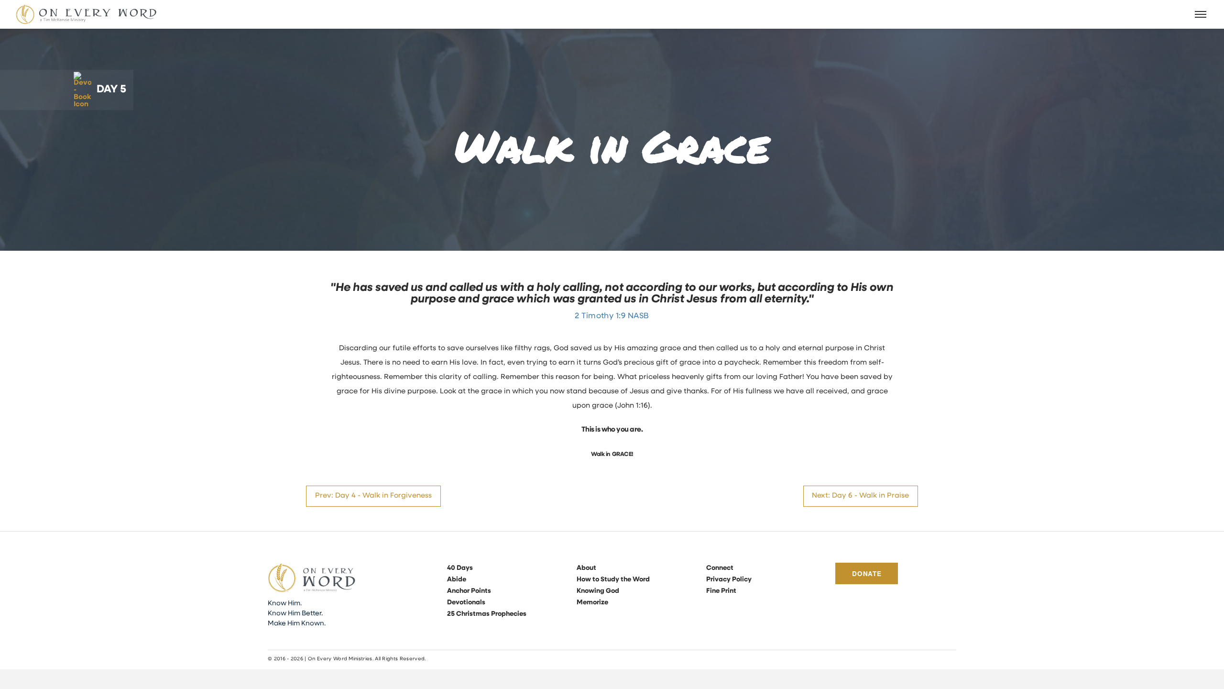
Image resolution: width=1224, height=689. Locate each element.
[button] (1201, 14)
